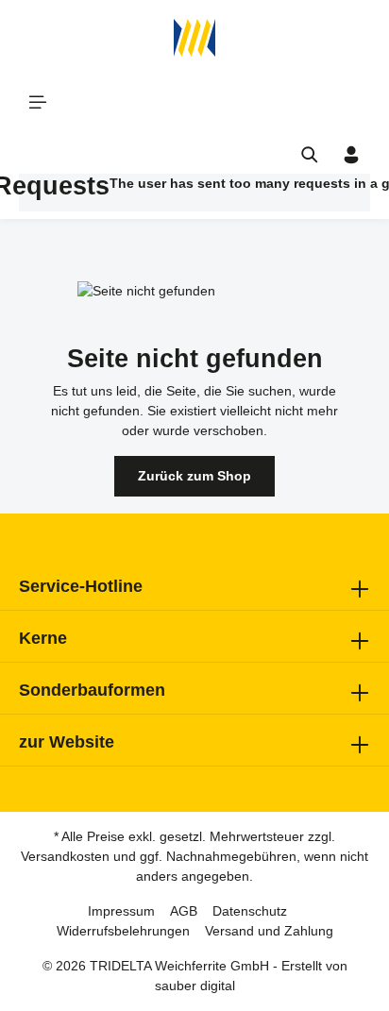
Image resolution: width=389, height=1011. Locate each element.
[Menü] (38, 102)
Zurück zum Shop (194, 475)
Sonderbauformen (92, 690)
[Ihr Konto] (351, 155)
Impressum (121, 910)
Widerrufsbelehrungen (123, 930)
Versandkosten (65, 856)
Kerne (43, 638)
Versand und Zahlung (269, 930)
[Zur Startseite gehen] (194, 38)
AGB (183, 910)
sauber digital (195, 985)
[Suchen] (310, 155)
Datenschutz (249, 910)
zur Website (66, 742)
